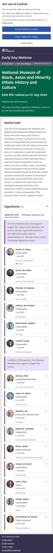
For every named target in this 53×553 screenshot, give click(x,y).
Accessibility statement (11, 550)
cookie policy (7, 23)
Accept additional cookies (26, 29)
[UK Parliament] (8, 50)
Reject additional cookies (26, 37)
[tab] (11, 215)
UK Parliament (7, 64)
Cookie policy (7, 540)
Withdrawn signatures (33, 215)
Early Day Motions (17, 57)
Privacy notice (7, 547)
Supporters (11, 215)
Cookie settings (26, 43)
